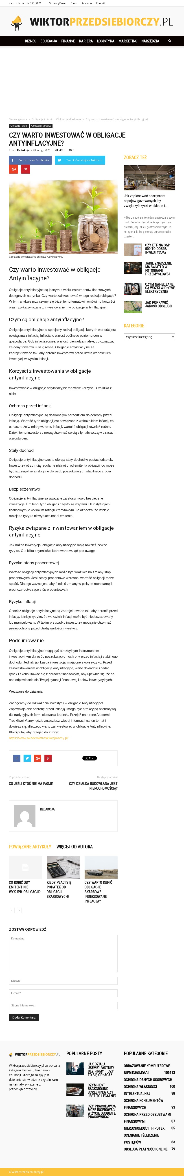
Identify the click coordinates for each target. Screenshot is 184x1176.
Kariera (86, 41)
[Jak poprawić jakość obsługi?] (133, 307)
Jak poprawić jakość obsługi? (158, 304)
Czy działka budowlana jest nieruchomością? (93, 786)
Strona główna (57, 3)
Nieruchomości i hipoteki (144, 1128)
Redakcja (23, 150)
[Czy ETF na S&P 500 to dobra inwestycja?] (133, 249)
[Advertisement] (92, 83)
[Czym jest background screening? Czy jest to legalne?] (75, 1089)
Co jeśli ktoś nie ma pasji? (31, 784)
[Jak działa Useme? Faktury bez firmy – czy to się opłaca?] (75, 1068)
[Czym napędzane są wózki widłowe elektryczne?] (133, 289)
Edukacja (48, 41)
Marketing (127, 41)
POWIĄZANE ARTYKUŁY (30, 846)
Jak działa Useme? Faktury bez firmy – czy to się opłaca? (101, 1069)
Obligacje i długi (18, 125)
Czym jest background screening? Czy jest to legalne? (102, 1090)
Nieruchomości (136, 1073)
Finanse (68, 41)
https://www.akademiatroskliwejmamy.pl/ (38, 738)
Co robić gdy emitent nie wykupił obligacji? (25, 887)
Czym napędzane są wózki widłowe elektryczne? (160, 288)
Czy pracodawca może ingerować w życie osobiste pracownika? (102, 1111)
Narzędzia (150, 41)
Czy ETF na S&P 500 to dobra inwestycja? (157, 248)
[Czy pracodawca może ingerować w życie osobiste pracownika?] (75, 1111)
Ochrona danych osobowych (148, 1080)
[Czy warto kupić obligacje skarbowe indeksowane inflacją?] (101, 867)
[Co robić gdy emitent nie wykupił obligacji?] (25, 867)
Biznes (30, 41)
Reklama (86, 3)
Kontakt (100, 3)
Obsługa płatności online (145, 1149)
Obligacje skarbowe (41, 125)
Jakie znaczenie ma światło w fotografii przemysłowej (158, 268)
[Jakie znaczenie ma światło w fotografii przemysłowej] (133, 268)
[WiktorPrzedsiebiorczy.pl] (92, 21)
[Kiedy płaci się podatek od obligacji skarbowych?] (63, 867)
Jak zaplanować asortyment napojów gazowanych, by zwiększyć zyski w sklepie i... (146, 201)
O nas (73, 3)
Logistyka (105, 41)
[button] (169, 41)
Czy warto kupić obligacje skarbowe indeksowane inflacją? (98, 891)
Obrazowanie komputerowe (147, 1066)
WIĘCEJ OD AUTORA (75, 846)
